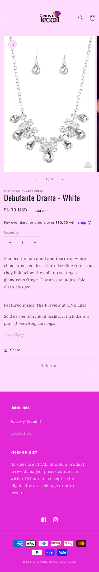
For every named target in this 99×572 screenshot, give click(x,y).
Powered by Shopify (64, 562)
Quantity (11, 232)
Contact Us (21, 433)
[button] (6, 18)
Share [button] (15, 349)
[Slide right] (62, 179)
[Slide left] (37, 179)
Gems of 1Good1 (41, 562)
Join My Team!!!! (26, 421)
